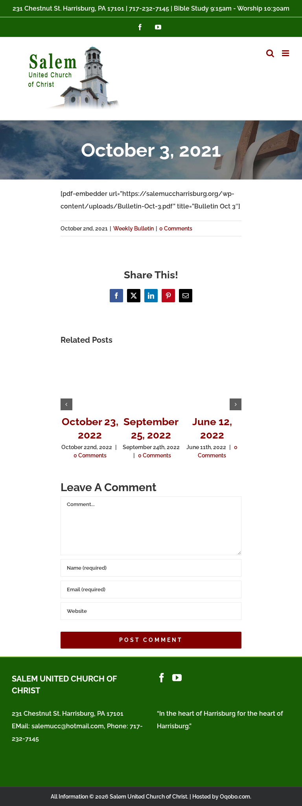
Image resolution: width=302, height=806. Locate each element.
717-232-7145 (149, 8)
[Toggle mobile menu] (286, 53)
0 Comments (175, 228)
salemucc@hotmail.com (67, 726)
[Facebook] (161, 677)
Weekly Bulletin (133, 228)
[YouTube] (177, 677)
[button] (66, 404)
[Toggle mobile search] (270, 53)
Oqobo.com (235, 796)
